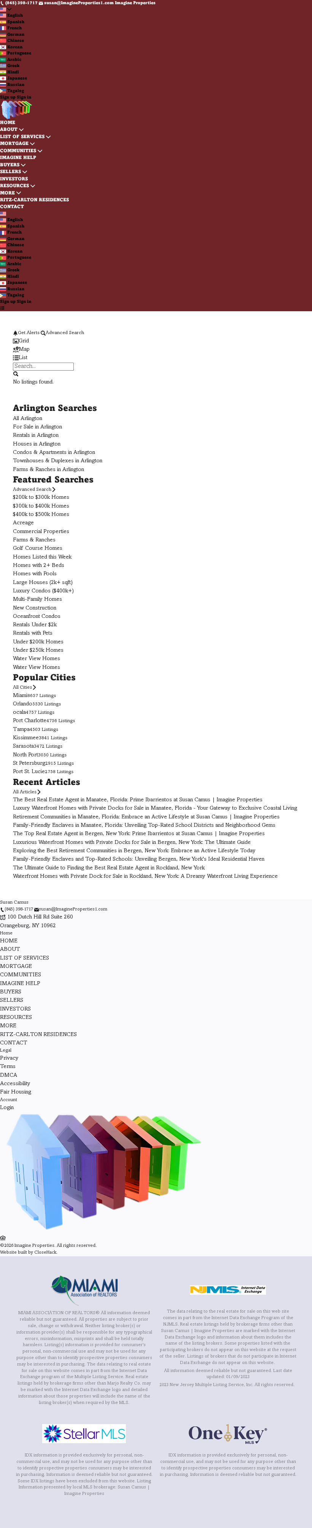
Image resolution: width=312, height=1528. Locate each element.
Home (6, 933)
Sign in (24, 97)
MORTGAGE (14, 144)
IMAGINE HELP (18, 158)
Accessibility (15, 1083)
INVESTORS (14, 179)
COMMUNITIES (18, 151)
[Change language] (5, 9)
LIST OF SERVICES (22, 137)
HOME (7, 123)
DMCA (8, 1075)
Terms (8, 1066)
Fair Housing (15, 1092)
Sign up (8, 97)
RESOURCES (14, 186)
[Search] (15, 374)
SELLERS (10, 172)
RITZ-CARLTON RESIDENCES (34, 200)
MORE (7, 193)
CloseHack (45, 1253)
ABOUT (9, 129)
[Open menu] (2, 308)
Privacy (9, 1058)
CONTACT (12, 207)
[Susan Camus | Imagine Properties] (102, 1231)
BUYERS (9, 165)
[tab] (156, 341)
